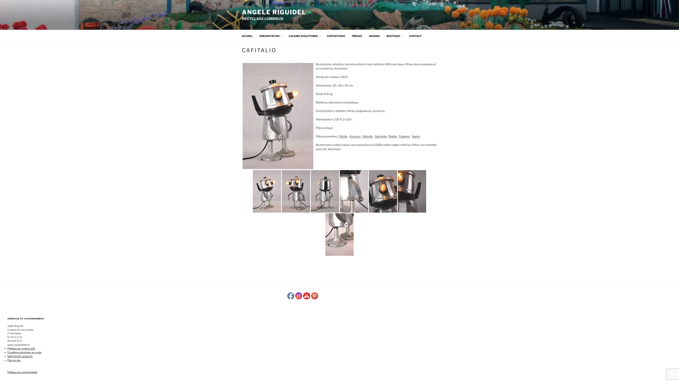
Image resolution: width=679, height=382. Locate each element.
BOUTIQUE (393, 35)
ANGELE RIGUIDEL (274, 12)
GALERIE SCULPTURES (303, 35)
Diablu (392, 136)
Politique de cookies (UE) (21, 348)
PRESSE (357, 35)
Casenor (404, 136)
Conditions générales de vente (24, 352)
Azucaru (354, 136)
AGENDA (374, 35)
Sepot (416, 136)
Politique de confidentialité (22, 372)
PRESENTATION (269, 35)
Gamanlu (381, 136)
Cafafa (342, 136)
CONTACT (415, 35)
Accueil (247, 35)
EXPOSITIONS (336, 35)
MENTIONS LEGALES (20, 356)
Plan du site (14, 360)
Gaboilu (367, 136)
